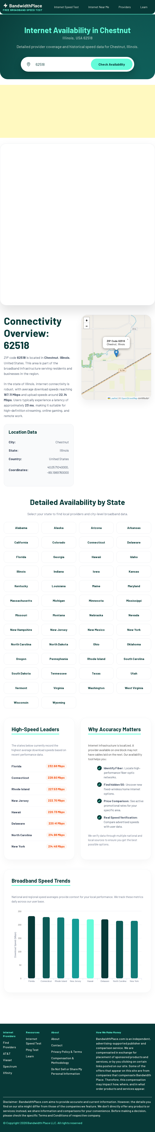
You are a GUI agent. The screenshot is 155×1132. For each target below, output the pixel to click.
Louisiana (59, 586)
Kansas (134, 571)
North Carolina (21, 644)
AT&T (7, 1053)
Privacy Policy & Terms (66, 1051)
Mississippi (134, 600)
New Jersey (58, 629)
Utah (134, 673)
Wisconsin (21, 702)
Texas (96, 673)
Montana (59, 615)
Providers (125, 7)
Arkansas (134, 528)
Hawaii (96, 557)
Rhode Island (96, 659)
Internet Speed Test (66, 7)
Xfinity (7, 1073)
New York (134, 629)
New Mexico (96, 629)
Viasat (7, 1060)
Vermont (21, 688)
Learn (143, 7)
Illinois (21, 571)
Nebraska (96, 615)
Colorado (58, 542)
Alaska (59, 528)
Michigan (59, 600)
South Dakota (21, 673)
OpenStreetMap (129, 398)
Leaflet (114, 398)
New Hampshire (21, 629)
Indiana (59, 571)
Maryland (134, 586)
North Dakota (58, 644)
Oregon (21, 659)
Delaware (134, 542)
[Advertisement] (77, 111)
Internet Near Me (98, 7)
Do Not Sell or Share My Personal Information (66, 1071)
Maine (96, 586)
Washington (96, 688)
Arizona (96, 528)
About (55, 1039)
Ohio (96, 644)
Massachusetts (21, 600)
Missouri (21, 615)
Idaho (134, 557)
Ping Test (32, 1049)
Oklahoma (134, 644)
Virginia (58, 688)
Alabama (21, 528)
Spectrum (10, 1066)
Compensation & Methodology (62, 1060)
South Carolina (134, 659)
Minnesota (96, 600)
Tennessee (59, 673)
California (21, 542)
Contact (57, 1045)
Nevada (134, 615)
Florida (21, 557)
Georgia (58, 557)
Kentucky (21, 586)
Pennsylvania (59, 659)
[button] (116, 353)
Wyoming (59, 702)
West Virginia (134, 688)
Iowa (96, 571)
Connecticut (96, 542)
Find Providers (9, 1045)
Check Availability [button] (111, 64)
